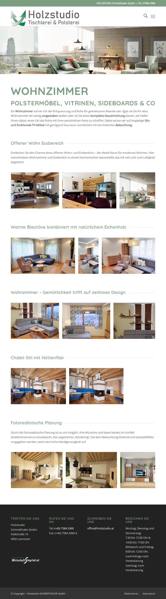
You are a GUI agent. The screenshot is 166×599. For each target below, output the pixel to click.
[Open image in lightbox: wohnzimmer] (57, 483)
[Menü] (153, 16)
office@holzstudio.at (100, 528)
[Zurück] (4, 50)
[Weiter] (162, 50)
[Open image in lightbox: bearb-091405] (105, 334)
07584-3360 (149, 3)
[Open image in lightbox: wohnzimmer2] (112, 483)
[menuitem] (143, 16)
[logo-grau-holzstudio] (45, 16)
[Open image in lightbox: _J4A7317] (118, 399)
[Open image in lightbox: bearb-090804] (70, 269)
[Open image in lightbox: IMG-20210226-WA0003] (54, 203)
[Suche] (143, 16)
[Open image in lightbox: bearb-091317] (54, 334)
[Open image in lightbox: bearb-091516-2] (93, 269)
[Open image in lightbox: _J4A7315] (61, 399)
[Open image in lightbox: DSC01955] (111, 203)
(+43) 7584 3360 (64, 528)
